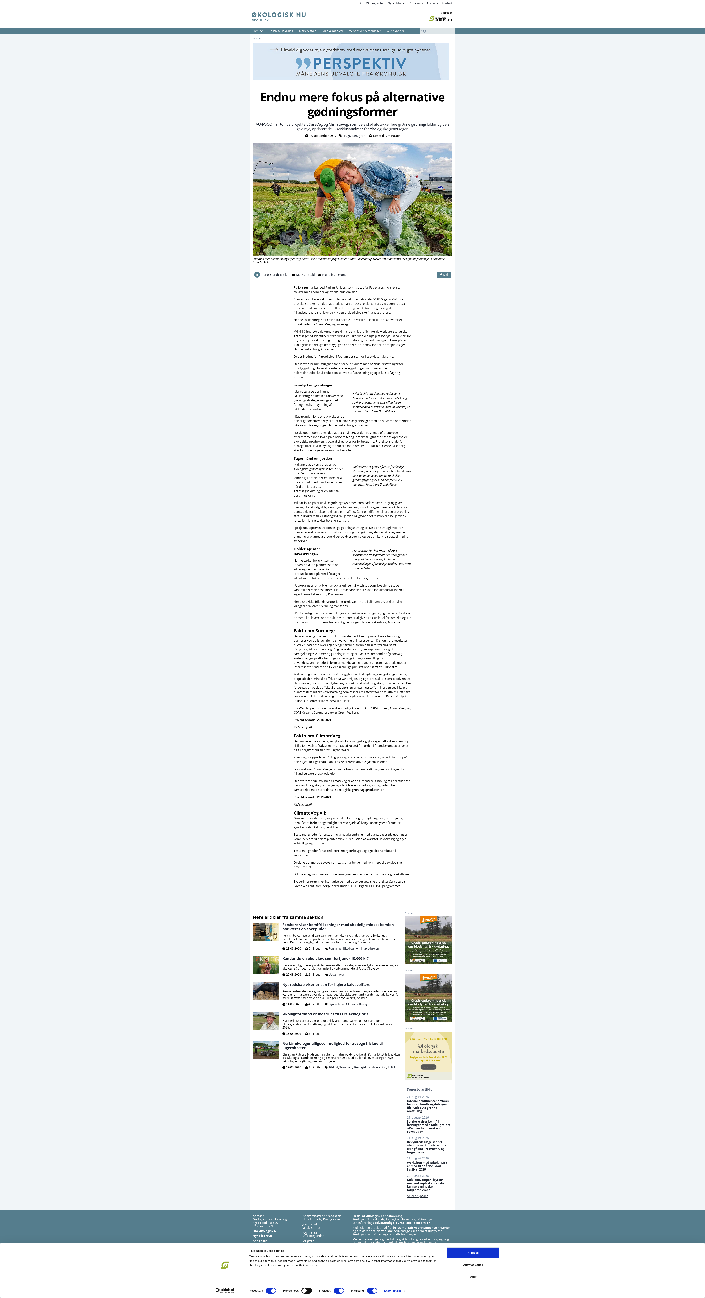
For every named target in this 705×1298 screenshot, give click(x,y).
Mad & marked (332, 31)
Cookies (432, 3)
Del (445, 275)
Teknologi (345, 1067)
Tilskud (333, 1067)
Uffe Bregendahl (314, 1236)
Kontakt (447, 3)
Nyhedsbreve (397, 3)
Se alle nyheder (417, 1196)
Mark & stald (308, 31)
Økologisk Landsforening (370, 1067)
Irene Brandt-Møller (275, 275)
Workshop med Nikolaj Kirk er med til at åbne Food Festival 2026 (427, 1166)
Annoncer (416, 3)
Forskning (335, 948)
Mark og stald (305, 275)
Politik (392, 1067)
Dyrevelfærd (337, 1004)
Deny (473, 1276)
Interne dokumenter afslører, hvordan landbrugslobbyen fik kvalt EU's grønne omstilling (428, 1106)
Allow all (473, 1252)
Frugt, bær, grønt (354, 135)
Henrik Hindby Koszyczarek (321, 1219)
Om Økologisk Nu (372, 3)
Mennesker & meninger (365, 31)
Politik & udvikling (281, 31)
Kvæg (363, 1004)
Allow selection (473, 1264)
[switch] (306, 1291)
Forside (258, 31)
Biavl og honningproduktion (361, 948)
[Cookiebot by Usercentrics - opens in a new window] (225, 1291)
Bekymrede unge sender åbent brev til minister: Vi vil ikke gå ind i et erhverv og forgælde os (428, 1147)
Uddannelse (337, 974)
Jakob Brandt (311, 1228)
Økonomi (352, 1004)
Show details (392, 1290)
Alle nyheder (395, 31)
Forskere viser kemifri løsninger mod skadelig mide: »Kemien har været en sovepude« (428, 1126)
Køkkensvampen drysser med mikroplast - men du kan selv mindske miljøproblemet (425, 1185)
